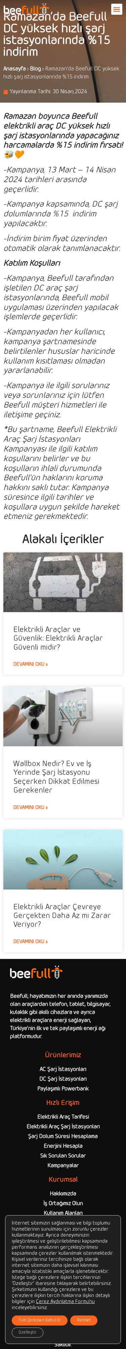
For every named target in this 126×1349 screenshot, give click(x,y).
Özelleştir (27, 1332)
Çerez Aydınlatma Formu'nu (65, 1302)
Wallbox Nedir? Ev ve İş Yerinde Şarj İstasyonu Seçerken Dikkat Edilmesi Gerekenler (56, 777)
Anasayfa (14, 69)
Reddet (84, 1320)
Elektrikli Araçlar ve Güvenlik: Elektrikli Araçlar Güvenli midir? (58, 639)
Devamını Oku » (30, 664)
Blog (35, 69)
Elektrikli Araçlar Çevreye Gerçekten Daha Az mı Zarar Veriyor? (62, 916)
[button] (116, 9)
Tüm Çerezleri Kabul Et (39, 1320)
